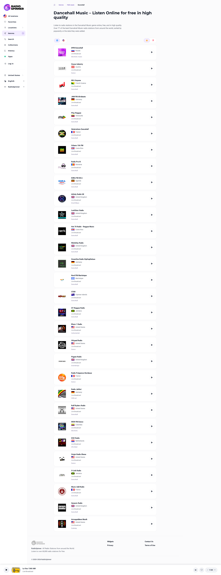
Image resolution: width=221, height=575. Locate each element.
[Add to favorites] (201, 570)
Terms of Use (150, 545)
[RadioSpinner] (13, 7)
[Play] (151, 52)
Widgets (110, 542)
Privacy (110, 545)
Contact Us (149, 542)
